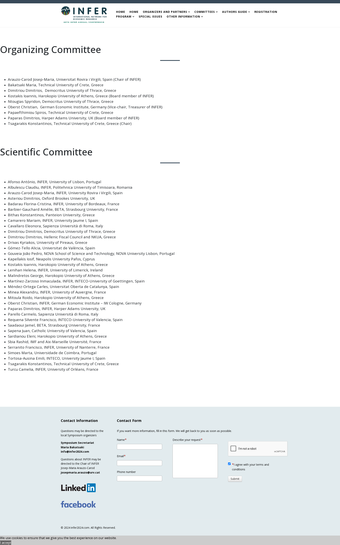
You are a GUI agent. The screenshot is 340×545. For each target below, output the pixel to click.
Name (121, 440)
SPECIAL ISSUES (150, 16)
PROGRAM (124, 16)
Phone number (126, 472)
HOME (120, 11)
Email (120, 456)
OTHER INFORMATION (183, 16)
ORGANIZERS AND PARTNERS (165, 11)
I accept (5, 542)
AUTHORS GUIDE (234, 11)
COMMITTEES (204, 11)
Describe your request (187, 440)
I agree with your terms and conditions (250, 467)
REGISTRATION (265, 11)
